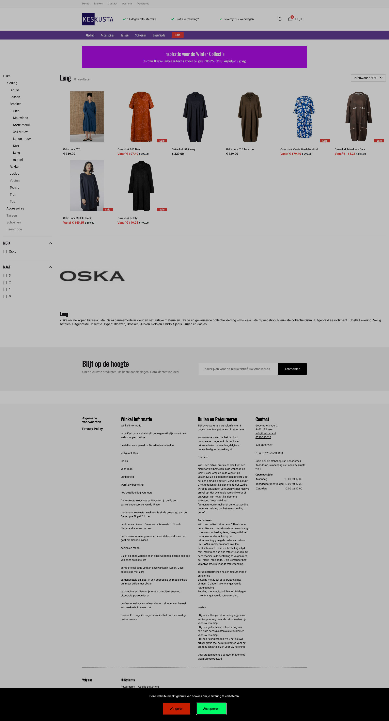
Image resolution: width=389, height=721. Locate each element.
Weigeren (176, 709)
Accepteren (211, 709)
